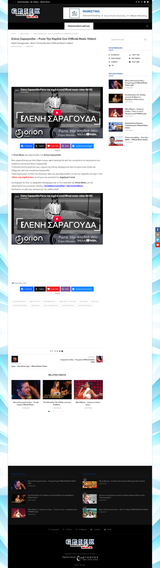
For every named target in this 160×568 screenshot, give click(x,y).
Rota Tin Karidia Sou (51, 305)
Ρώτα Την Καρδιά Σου (85, 305)
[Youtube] (144, 2)
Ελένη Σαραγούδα (68, 305)
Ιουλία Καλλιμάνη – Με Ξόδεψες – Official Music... (34, 2)
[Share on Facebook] (55, 351)
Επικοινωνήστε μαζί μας (79, 26)
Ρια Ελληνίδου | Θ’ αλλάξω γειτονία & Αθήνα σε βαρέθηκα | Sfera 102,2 (135, 97)
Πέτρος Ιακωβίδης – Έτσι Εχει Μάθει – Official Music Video (136, 138)
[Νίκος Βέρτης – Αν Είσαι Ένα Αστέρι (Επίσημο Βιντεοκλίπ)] (90, 484)
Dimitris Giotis (34, 301)
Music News (25, 34)
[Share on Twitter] (57, 351)
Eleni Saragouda (49, 301)
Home (13, 34)
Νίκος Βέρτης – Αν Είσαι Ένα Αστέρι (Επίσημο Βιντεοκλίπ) (122, 481)
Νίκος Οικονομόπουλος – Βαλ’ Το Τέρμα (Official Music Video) (123, 509)
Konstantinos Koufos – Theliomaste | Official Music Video (136, 125)
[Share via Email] (62, 351)
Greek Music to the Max (67, 301)
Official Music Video (20, 305)
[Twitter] (139, 2)
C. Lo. (20, 46)
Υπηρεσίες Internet (69, 557)
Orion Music (35, 305)
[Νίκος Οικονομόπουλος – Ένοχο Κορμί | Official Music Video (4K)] (25, 389)
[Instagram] (141, 2)
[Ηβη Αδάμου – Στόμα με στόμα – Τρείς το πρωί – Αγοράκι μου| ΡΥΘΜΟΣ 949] (88, 389)
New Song (95, 301)
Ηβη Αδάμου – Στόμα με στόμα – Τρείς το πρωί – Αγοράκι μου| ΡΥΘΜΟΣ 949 (135, 111)
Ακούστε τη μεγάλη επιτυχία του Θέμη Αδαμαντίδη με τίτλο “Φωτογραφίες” (122, 496)
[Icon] (89, 499)
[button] (13, 2)
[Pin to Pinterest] (59, 351)
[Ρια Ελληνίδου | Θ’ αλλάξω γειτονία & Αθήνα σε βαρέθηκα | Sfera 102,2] (57, 389)
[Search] (147, 26)
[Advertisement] (57, 66)
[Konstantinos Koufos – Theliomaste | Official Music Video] (116, 127)
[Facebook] (136, 2)
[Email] (148, 2)
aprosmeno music (19, 301)
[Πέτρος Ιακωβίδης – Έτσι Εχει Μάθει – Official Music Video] (116, 141)
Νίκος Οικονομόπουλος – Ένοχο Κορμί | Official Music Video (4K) (136, 83)
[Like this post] (52, 351)
